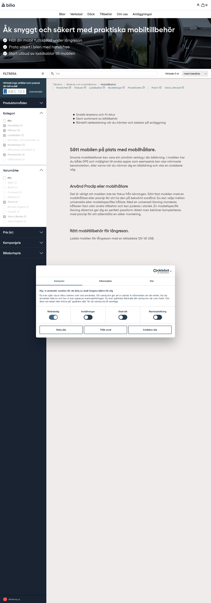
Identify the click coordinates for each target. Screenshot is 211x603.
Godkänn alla (150, 329)
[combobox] (103, 73)
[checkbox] (23, 120)
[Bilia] (8, 5)
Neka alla (61, 329)
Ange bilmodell (35, 91)
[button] (63, 87)
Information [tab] (105, 281)
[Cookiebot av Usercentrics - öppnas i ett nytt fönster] (158, 271)
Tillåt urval (105, 329)
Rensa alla (14, 599)
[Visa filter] (42, 73)
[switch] (88, 317)
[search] (103, 73)
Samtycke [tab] (59, 281)
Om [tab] (152, 281)
